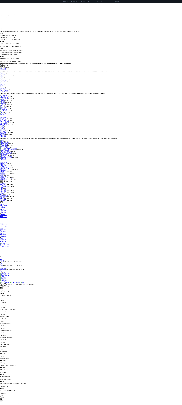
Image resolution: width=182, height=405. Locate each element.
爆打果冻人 (2, 85)
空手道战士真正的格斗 (4, 155)
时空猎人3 (2, 73)
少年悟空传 (2, 215)
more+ (5, 182)
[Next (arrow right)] (1, 401)
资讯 (67, 1)
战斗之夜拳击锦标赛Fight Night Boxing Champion (8, 149)
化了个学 (1, 112)
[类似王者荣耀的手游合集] (4, 90)
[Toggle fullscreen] (1, 400)
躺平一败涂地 (2, 184)
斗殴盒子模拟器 (3, 186)
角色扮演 (5, 224)
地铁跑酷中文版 (3, 132)
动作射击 (4, 239)
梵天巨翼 (5, 274)
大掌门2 (5, 276)
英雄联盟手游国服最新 (4, 98)
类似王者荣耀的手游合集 (4, 91)
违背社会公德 (24, 284)
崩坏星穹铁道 (2, 269)
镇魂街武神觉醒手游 (3, 196)
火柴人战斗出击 (3, 190)
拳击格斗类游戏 (3, 136)
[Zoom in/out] (2, 400)
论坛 (79, 1)
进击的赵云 (7, 275)
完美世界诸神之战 (3, 96)
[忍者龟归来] (2, 197)
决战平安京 (2, 106)
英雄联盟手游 (2, 104)
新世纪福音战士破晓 (3, 75)
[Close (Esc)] (0, 400)
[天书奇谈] (2, 248)
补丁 (72, 1)
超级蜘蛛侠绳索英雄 (3, 81)
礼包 (1, 8)
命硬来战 (1, 77)
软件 (1, 5)
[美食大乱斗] (2, 204)
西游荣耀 (5, 280)
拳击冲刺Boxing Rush (3, 171)
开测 (1, 6)
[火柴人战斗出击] (3, 189)
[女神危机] (2, 209)
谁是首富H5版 (2, 134)
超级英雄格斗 (2, 79)
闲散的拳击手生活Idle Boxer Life (5, 179)
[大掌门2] (2, 276)
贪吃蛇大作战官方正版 (4, 122)
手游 (86, 1)
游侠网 (65, 1)
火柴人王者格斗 (3, 192)
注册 (118, 1)
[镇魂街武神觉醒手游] (4, 195)
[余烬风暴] (2, 233)
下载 (69, 1)
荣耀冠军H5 (2, 100)
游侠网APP (101, 1)
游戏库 (74, 1)
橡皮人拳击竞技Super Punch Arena (6, 169)
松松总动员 (2, 130)
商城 (81, 1)
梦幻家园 (1, 128)
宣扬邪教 (29, 284)
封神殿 (1, 229)
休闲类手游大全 (3, 114)
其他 (33, 284)
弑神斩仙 (5, 277)
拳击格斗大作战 (3, 165)
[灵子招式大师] (3, 199)
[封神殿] (1, 228)
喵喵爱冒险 (2, 224)
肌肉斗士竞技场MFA (3, 147)
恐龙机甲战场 (2, 89)
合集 (1, 7)
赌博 (6, 284)
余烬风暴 (1, 234)
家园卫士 (1, 239)
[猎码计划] (2, 193)
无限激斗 (1, 188)
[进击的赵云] (2, 275)
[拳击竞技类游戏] (3, 158)
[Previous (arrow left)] (0, 401)
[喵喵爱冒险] (2, 223)
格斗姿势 (1, 83)
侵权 (12, 284)
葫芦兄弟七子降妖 (3, 244)
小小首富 (1, 261)
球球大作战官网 (3, 120)
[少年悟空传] (2, 214)
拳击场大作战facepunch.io (4, 151)
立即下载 (1, 206)
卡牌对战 (5, 205)
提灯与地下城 (2, 118)
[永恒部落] (2, 278)
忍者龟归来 (2, 198)
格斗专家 (1, 87)
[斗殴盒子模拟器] (3, 185)
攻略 (76, 1)
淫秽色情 (2, 284)
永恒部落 (5, 278)
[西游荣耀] (2, 280)
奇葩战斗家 (2, 102)
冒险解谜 (5, 215)
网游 (84, 1)
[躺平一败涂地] (3, 183)
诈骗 (9, 284)
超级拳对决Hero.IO (3, 167)
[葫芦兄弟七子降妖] (3, 243)
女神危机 (1, 210)
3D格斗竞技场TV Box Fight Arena (5, 153)
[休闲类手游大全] (3, 113)
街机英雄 (1, 141)
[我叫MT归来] (2, 273)
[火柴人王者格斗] (3, 191)
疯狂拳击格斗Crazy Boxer (4, 173)
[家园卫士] (2, 238)
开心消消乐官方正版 (3, 124)
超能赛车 (1, 265)
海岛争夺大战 (2, 108)
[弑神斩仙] (2, 277)
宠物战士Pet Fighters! (3, 145)
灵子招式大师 (2, 200)
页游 (89, 1)
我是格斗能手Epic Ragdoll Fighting (6, 157)
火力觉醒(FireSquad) (3, 110)
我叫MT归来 (7, 273)
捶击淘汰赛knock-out (3, 163)
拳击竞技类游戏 (3, 159)
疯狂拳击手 (2, 175)
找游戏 (1, 4)
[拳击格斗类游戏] (3, 135)
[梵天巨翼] (2, 274)
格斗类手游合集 (3, 69)
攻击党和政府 (18, 284)
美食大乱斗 (2, 205)
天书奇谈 (5, 279)
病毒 (14, 284)
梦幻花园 (1, 126)
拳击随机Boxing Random (4, 143)
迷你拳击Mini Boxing (3, 177)
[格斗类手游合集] (3, 68)
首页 (1, 3)
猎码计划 (1, 194)
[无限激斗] (2, 187)
